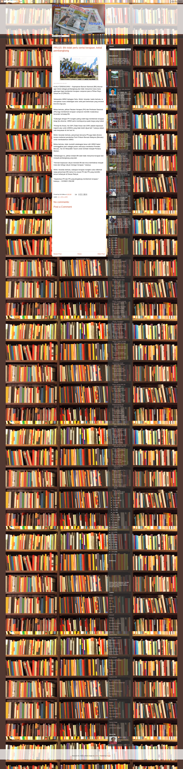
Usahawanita (112, 668)
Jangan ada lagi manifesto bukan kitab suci (119, 375)
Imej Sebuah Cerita (117, 70)
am (59, 197)
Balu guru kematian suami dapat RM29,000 (117, 256)
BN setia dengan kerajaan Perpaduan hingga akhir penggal (122, 121)
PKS (110, 696)
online (62, 197)
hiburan (111, 632)
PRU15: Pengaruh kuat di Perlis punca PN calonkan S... (119, 466)
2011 (112, 547)
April (114, 512)
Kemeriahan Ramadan (115, 660)
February (115, 517)
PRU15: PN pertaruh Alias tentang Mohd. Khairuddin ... (118, 450)
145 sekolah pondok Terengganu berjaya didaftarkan (118, 312)
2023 (112, 245)
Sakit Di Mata (113, 711)
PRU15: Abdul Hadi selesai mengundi (117, 333)
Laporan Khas (113, 634)
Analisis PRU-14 (113, 651)
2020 (112, 525)
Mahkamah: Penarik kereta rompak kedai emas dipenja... (118, 401)
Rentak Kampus (113, 708)
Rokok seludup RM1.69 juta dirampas (118, 385)
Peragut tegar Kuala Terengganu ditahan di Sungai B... (119, 435)
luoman (97, 756)
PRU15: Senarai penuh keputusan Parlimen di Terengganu (119, 297)
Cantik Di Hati (113, 677)
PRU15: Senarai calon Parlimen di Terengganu (118, 281)
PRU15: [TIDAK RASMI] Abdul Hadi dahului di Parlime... (119, 343)
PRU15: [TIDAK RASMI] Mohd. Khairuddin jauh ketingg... (119, 348)
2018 (112, 530)
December (116, 249)
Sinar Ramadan (113, 716)
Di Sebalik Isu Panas (115, 623)
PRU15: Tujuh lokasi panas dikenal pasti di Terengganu (119, 430)
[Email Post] (75, 194)
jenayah (111, 598)
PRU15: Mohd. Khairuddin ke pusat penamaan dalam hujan (118, 493)
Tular (110, 665)
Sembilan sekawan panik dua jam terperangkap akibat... (119, 486)
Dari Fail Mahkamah (114, 680)
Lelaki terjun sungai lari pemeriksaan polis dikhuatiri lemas (123, 165)
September (116, 500)
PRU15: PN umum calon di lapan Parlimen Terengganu (119, 292)
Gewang (111, 685)
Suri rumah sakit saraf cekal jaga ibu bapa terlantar (118, 286)
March (115, 515)
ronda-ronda (112, 725)
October (115, 498)
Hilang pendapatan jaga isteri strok (118, 420)
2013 (112, 542)
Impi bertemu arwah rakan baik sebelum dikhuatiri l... (118, 364)
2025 (112, 240)
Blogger (108, 756)
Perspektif (112, 663)
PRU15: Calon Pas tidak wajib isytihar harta (119, 307)
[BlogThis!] (81, 194)
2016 (112, 535)
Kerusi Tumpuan (113, 654)
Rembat (111, 705)
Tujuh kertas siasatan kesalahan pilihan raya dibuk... (119, 354)
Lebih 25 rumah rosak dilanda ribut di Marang (119, 416)
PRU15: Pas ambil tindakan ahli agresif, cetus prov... (118, 328)
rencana (111, 620)
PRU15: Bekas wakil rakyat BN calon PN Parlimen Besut (118, 455)
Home (79, 254)
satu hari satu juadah (115, 648)
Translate (65, 38)
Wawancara (112, 671)
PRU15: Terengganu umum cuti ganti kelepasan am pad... (118, 323)
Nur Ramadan (113, 694)
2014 (112, 539)
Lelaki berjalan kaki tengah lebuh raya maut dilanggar (118, 411)
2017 (112, 532)
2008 (112, 554)
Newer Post (57, 254)
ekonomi (111, 617)
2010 (112, 549)
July (114, 505)
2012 (112, 544)
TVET (111, 719)
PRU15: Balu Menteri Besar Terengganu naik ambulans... (119, 337)
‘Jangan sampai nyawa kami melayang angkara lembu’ (118, 317)
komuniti (111, 615)
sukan (111, 612)
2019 (112, 527)
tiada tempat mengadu (115, 728)
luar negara (112, 640)
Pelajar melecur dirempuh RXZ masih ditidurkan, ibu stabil (123, 218)
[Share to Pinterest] (86, 194)
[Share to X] (83, 194)
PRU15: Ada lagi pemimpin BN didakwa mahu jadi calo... (119, 461)
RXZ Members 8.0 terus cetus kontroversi (123, 190)
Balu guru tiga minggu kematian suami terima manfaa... (119, 272)
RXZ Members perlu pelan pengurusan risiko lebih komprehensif (123, 150)
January (115, 519)
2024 (112, 243)
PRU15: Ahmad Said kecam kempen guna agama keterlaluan (118, 370)
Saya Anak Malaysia (115, 713)
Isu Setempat (113, 657)
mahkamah (112, 606)
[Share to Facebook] (84, 194)
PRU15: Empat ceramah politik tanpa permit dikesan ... (119, 303)
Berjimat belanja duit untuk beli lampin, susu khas (118, 406)
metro (110, 603)
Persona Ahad (113, 699)
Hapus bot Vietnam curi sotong (117, 179)
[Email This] (79, 194)
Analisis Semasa (114, 626)
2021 (112, 522)
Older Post (101, 254)
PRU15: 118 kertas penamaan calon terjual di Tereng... (118, 481)
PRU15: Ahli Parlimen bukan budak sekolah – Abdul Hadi (119, 390)
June (114, 507)
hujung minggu (113, 722)
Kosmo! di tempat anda (115, 691)
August (115, 502)
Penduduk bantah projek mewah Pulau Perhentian (119, 359)
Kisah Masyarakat (114, 643)
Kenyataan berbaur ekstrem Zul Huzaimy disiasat (119, 381)
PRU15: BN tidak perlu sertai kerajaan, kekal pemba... (119, 266)
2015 (112, 537)
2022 (112, 247)
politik (66, 197)
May (114, 510)
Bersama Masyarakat (115, 637)
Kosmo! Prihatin (113, 629)
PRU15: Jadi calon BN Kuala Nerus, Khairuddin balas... (118, 441)
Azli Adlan (123, 737)
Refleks (111, 702)
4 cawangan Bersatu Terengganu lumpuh (118, 276)
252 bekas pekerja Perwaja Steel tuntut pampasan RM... (118, 395)
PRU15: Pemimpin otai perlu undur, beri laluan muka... (119, 425)
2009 (112, 551)
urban (110, 674)
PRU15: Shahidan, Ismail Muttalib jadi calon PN (119, 445)
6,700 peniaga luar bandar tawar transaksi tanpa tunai (119, 476)
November (116, 252)
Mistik (111, 646)
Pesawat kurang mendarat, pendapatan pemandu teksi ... (119, 261)
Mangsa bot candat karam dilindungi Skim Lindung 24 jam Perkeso (123, 136)
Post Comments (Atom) (82, 259)
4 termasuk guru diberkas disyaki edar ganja (123, 106)
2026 (112, 238)
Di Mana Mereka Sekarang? (117, 682)
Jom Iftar (111, 688)
